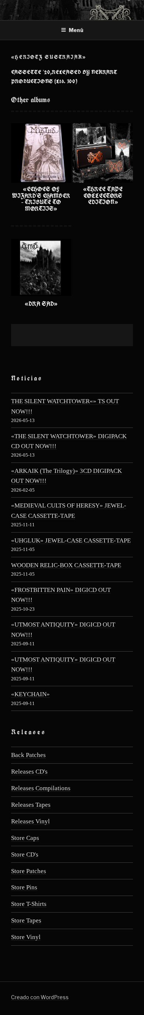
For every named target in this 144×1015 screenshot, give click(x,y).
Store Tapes (26, 920)
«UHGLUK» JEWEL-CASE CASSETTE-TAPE (71, 540)
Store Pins (24, 887)
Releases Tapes (31, 804)
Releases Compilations (41, 788)
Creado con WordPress (40, 997)
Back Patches (28, 754)
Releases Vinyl (30, 821)
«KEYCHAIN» (30, 694)
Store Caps (25, 837)
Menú (76, 30)
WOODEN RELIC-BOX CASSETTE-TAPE (66, 565)
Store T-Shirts (29, 903)
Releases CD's (29, 771)
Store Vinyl (26, 937)
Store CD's (24, 854)
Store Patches (28, 871)
